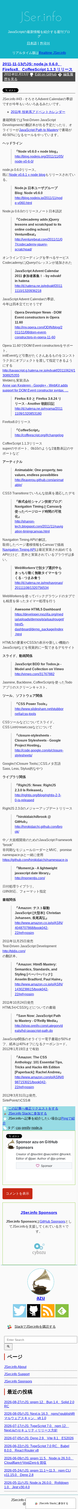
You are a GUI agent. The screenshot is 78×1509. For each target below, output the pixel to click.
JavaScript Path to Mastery (38, 130)
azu (41, 1298)
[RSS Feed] (47, 1310)
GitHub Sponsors (52, 1221)
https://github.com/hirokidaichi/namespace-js (35, 860)
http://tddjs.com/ (13, 951)
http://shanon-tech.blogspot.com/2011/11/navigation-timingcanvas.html (39, 526)
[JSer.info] (39, 18)
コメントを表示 (17, 1193)
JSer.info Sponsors (39, 1212)
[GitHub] (33, 1310)
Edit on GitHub (46, 74)
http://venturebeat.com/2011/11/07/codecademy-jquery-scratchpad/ (38, 244)
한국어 (45, 43)
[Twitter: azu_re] (40, 1281)
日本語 (32, 43)
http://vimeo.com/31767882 (34, 674)
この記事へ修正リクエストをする (33, 1108)
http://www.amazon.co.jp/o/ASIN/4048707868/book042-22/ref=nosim (39, 928)
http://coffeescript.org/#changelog (39, 435)
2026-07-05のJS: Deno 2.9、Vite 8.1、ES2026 (39, 1438)
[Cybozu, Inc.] (39, 1254)
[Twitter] (19, 1310)
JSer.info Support (17, 1374)
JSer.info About (15, 1367)
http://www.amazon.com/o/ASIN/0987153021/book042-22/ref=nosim (39, 1082)
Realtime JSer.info (52, 53)
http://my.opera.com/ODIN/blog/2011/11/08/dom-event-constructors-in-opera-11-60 (38, 332)
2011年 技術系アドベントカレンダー (38, 112)
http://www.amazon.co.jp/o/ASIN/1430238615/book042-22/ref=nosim (39, 989)
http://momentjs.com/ (30, 878)
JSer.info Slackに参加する (27, 1113)
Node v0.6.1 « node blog (27, 174)
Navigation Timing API (18, 549)
